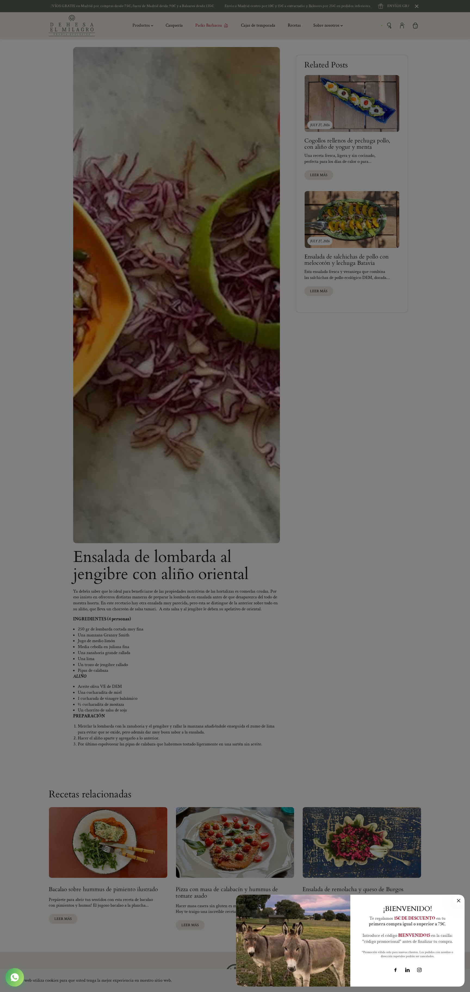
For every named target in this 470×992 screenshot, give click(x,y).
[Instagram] (419, 970)
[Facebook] (395, 970)
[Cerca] (459, 901)
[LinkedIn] (407, 970)
